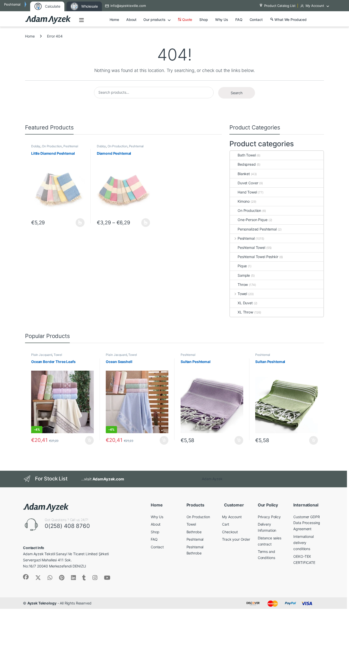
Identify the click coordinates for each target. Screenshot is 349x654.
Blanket (244, 174)
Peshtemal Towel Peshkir (258, 257)
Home (114, 19)
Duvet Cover (248, 183)
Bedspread (247, 164)
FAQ (238, 19)
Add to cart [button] (89, 440)
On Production (52, 146)
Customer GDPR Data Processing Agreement (306, 523)
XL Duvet (245, 303)
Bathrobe (194, 532)
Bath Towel (247, 155)
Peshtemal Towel (251, 247)
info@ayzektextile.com (128, 6)
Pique (242, 266)
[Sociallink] (26, 577)
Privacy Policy (269, 517)
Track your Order (236, 539)
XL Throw (245, 312)
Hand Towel (247, 192)
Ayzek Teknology (41, 603)
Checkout (230, 532)
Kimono (244, 201)
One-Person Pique (252, 219)
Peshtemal (70, 146)
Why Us (221, 19)
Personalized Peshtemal (257, 229)
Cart (225, 524)
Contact (256, 19)
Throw (243, 284)
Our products (154, 19)
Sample (244, 275)
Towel (242, 294)
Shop (203, 19)
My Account (315, 6)
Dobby (35, 146)
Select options (79, 222)
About (131, 19)
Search (236, 93)
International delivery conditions (303, 542)
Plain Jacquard (41, 355)
